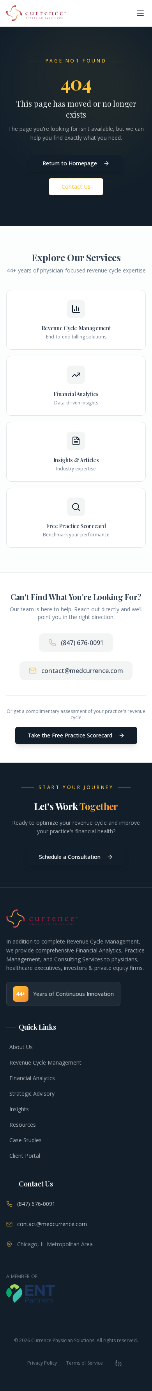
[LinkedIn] (118, 1363)
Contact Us (76, 186)
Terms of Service (84, 1363)
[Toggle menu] (140, 13)
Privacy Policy (42, 1363)
